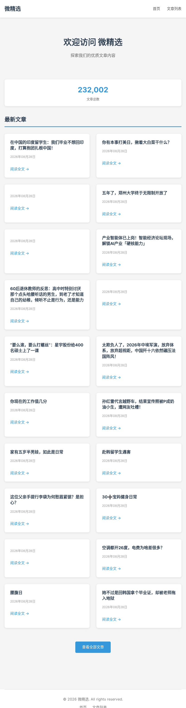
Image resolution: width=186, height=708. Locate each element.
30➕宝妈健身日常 (119, 497)
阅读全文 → (19, 169)
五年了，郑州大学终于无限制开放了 (134, 193)
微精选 (13, 8)
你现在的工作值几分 (28, 401)
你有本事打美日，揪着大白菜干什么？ (136, 142)
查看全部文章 (93, 647)
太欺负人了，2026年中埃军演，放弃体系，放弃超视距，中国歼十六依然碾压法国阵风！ (139, 351)
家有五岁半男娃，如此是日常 (36, 452)
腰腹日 (16, 592)
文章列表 (174, 8)
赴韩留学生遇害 (116, 452)
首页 (156, 8)
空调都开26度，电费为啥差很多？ (133, 547)
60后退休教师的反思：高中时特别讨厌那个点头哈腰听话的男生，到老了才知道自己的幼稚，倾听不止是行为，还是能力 (47, 294)
